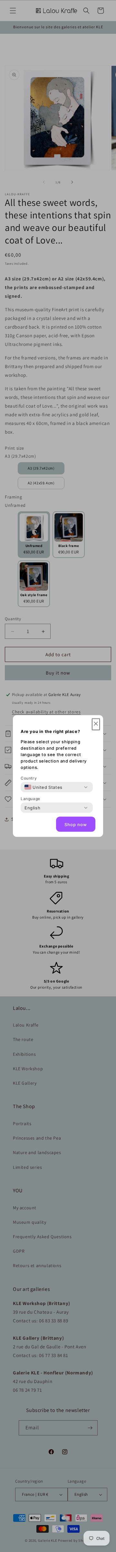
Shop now (75, 824)
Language (30, 798)
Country (29, 778)
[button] (95, 724)
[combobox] (43, 787)
